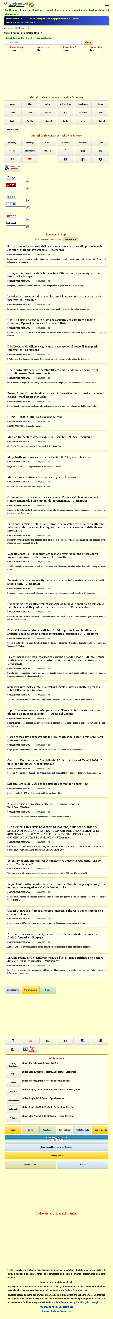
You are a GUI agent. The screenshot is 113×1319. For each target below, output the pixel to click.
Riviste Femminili (30, 990)
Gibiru (30, 112)
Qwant (47, 142)
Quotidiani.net (30, 1164)
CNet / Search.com (13, 1065)
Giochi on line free (100, 1130)
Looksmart (48, 121)
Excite (65, 121)
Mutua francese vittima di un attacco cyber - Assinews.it (43, 477)
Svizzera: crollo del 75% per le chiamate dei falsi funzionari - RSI (48, 784)
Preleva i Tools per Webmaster (57, 1311)
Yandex (12, 112)
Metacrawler (13, 1109)
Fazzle (13, 1083)
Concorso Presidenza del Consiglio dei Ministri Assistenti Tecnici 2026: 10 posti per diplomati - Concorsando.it (54, 762)
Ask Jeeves (83, 112)
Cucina (30, 1130)
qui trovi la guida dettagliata (88, 1302)
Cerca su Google (65, 1130)
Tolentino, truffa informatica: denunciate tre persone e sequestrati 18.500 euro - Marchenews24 (54, 862)
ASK (100, 112)
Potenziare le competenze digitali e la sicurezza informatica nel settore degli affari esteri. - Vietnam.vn (55, 582)
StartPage (30, 142)
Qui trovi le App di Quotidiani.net (56, 1306)
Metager (47, 151)
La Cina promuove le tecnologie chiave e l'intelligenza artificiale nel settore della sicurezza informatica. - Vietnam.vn (55, 959)
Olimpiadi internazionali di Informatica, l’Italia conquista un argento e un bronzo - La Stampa (54, 275)
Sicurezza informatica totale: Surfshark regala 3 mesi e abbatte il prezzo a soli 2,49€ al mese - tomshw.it (53, 688)
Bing (30, 104)
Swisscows (83, 142)
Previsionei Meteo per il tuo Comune (56, 1147)
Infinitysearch (30, 151)
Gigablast (47, 112)
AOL (65, 112)
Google (12, 104)
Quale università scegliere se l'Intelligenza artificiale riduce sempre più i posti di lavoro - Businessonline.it (53, 372)
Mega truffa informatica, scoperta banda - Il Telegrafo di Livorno (48, 457)
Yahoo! (47, 104)
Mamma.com (13, 1100)
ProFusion (13, 1118)
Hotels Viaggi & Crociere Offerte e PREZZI (56, 1138)
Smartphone (47, 1130)
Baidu (12, 121)
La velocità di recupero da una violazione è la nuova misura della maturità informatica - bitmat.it (54, 298)
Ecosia (100, 104)
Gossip (47, 990)
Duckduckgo (12, 142)
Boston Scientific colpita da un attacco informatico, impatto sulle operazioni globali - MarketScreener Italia (47, 19)
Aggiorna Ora (70, 239)
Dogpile (13, 1074)
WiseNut (30, 121)
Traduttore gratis (82, 1130)
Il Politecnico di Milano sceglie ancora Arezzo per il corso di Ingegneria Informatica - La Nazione (52, 348)
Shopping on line (56, 1155)
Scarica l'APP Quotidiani (14, 167)
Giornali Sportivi (13, 990)
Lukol (101, 142)
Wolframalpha (65, 104)
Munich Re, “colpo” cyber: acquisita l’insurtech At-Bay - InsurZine (49, 437)
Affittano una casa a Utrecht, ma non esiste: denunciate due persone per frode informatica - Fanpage (53, 936)
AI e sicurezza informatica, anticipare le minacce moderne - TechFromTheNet (45, 806)
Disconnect (65, 142)
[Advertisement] (56, 73)
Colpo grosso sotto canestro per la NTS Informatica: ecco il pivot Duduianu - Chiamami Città (56, 738)
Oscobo (12, 151)
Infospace (13, 1091)
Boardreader (83, 104)
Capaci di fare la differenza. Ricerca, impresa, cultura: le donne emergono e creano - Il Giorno (55, 912)
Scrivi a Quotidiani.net (76, 1290)
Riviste (82, 1164)
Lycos (83, 121)
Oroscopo (12, 1130)
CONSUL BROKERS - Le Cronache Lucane (34, 417)
